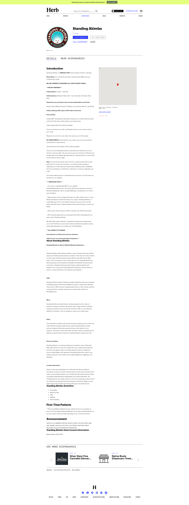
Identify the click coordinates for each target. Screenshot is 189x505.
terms (59, 497)
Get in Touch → (112, 2)
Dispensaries (85, 16)
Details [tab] (51, 58)
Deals (104, 16)
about (74, 497)
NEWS (48, 16)
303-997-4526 (104, 112)
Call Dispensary (80, 41)
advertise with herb (132, 11)
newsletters (127, 497)
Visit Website (80, 37)
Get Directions (98, 37)
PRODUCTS (122, 16)
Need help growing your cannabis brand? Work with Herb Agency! (88, 2)
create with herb (114, 497)
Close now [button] (101, 115)
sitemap (138, 497)
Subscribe (118, 11)
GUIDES (140, 16)
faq (67, 497)
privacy (51, 497)
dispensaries (84, 497)
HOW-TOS (65, 16)
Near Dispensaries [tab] (73, 58)
